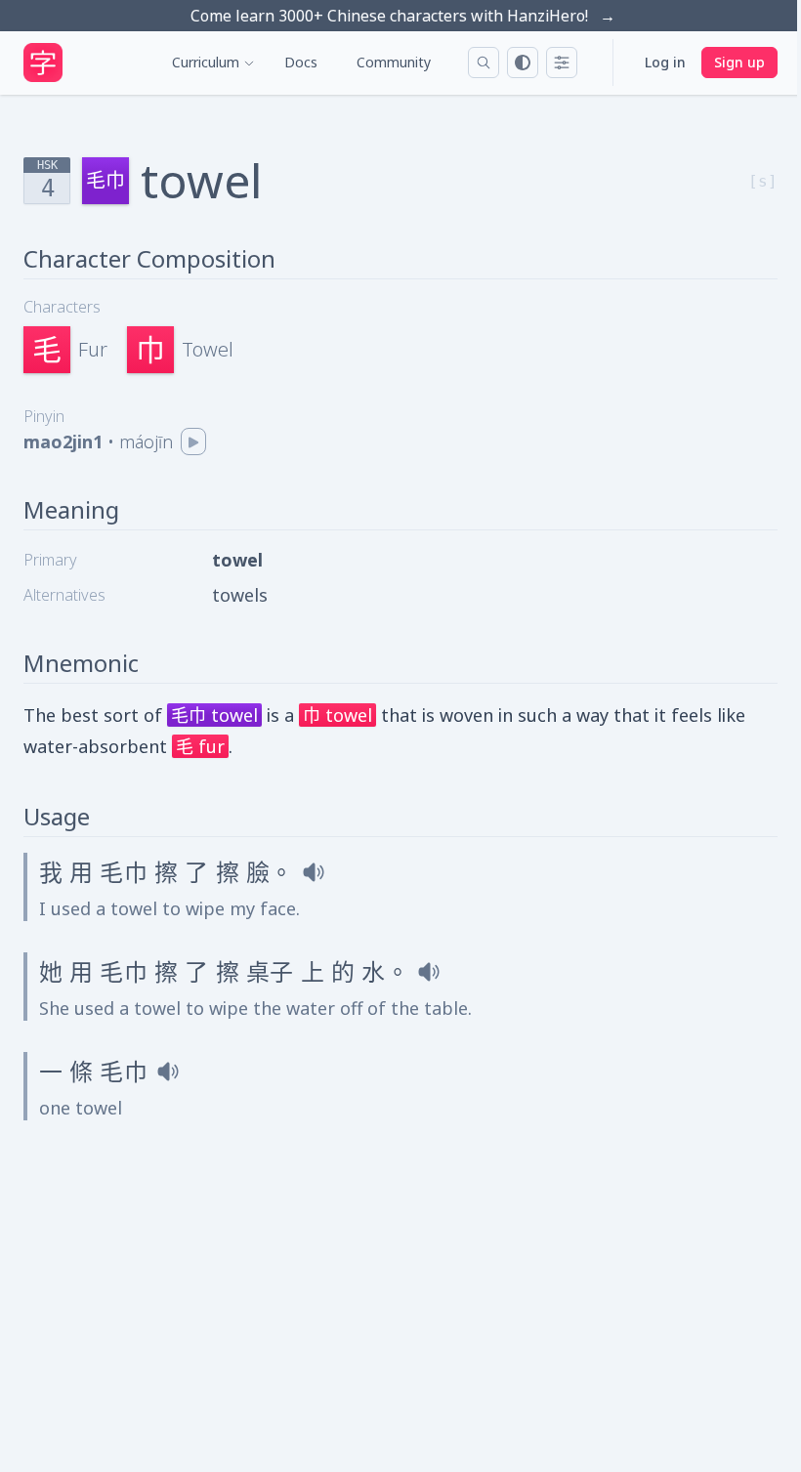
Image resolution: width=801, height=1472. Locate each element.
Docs (300, 62)
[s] (763, 181)
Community (394, 62)
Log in (665, 62)
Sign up (739, 62)
